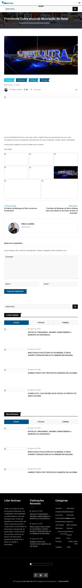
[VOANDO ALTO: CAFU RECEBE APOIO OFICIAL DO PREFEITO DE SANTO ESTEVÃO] (15, 398)
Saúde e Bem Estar (73, 543)
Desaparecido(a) (61, 512)
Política (58, 538)
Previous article (10, 206)
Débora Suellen (27, 224)
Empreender (71, 518)
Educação (70, 515)
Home (8, 23)
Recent (16, 322)
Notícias (33, 80)
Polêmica (70, 532)
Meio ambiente (72, 525)
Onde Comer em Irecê (62, 533)
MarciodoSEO (64, 581)
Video (69, 547)
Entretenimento (61, 522)
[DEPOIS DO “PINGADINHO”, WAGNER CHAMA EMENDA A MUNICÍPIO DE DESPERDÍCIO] (15, 337)
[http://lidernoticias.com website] (24, 90)
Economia (59, 515)
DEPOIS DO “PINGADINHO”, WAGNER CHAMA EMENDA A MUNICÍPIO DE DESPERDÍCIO (40, 516)
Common (65, 322)
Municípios (21, 80)
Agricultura (70, 508)
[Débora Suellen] (27, 90)
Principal (44, 80)
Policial (69, 535)
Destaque (14, 23)
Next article (73, 206)
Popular (41, 322)
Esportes (70, 522)
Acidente (59, 508)
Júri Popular (60, 525)
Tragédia (59, 547)
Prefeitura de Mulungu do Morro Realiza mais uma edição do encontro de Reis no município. (62, 210)
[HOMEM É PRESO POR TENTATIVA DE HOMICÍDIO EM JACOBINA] (15, 378)
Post (68, 538)
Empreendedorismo (62, 518)
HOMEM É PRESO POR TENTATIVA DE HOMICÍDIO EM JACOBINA (52, 373)
